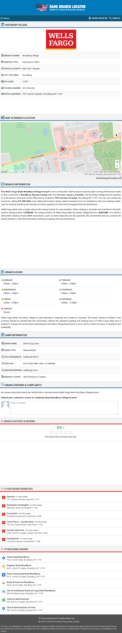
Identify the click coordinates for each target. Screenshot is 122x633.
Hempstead (12, 538)
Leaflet (95, 172)
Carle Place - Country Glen (20, 522)
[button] (61, 148)
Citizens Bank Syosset (18, 599)
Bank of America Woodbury (20, 582)
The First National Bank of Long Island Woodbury (31, 590)
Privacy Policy (68, 622)
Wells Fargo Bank (31, 343)
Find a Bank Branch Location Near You (58, 618)
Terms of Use (56, 622)
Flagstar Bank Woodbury (19, 565)
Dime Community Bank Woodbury (23, 574)
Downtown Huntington (18, 505)
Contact (76, 622)
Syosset (11, 496)
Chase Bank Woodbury (18, 557)
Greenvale (12, 513)
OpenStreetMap (115, 172)
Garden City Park (15, 530)
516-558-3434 (28, 88)
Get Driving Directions (107, 178)
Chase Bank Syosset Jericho (21, 607)
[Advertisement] (61, 105)
